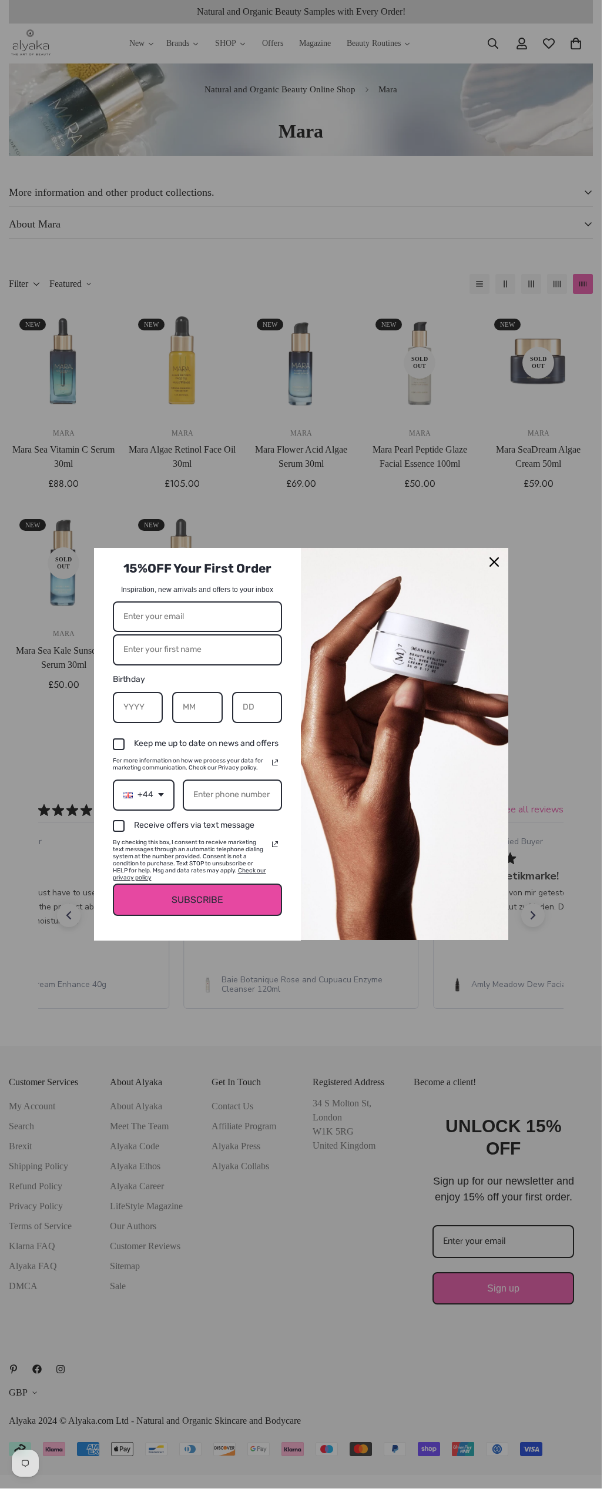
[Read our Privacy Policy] (275, 762)
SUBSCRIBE (197, 899)
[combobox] (144, 795)
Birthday (129, 679)
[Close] (494, 562)
